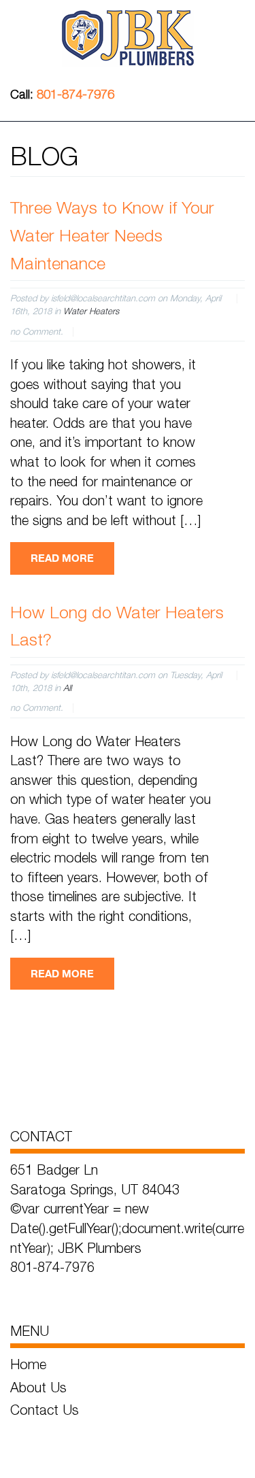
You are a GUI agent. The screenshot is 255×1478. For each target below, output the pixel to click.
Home (28, 1364)
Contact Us (44, 1409)
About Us (38, 1387)
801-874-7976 (75, 94)
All (67, 687)
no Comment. (36, 331)
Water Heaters (91, 310)
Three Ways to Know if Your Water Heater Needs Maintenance (112, 234)
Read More (62, 558)
